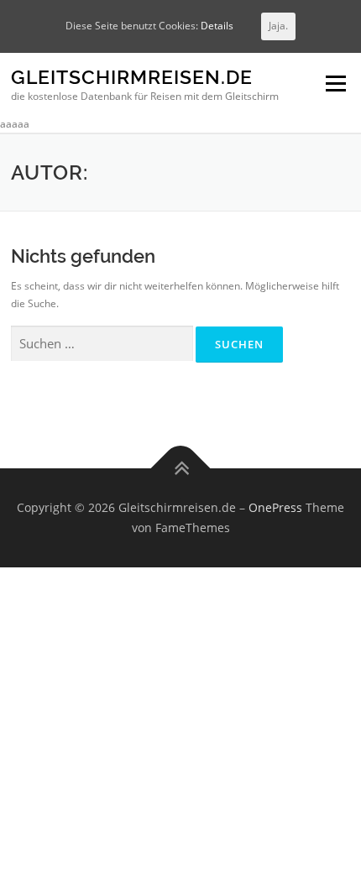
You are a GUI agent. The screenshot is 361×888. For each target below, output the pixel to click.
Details (217, 25)
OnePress (275, 507)
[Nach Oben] (181, 469)
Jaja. (278, 25)
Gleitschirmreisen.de (132, 77)
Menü (334, 84)
